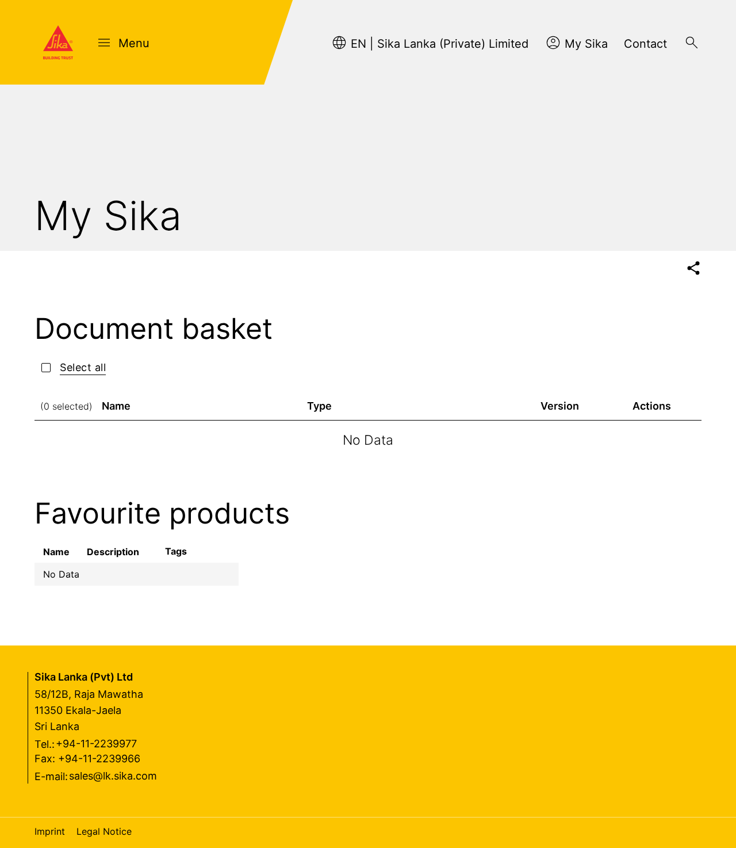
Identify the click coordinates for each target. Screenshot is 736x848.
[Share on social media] (693, 268)
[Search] (692, 42)
